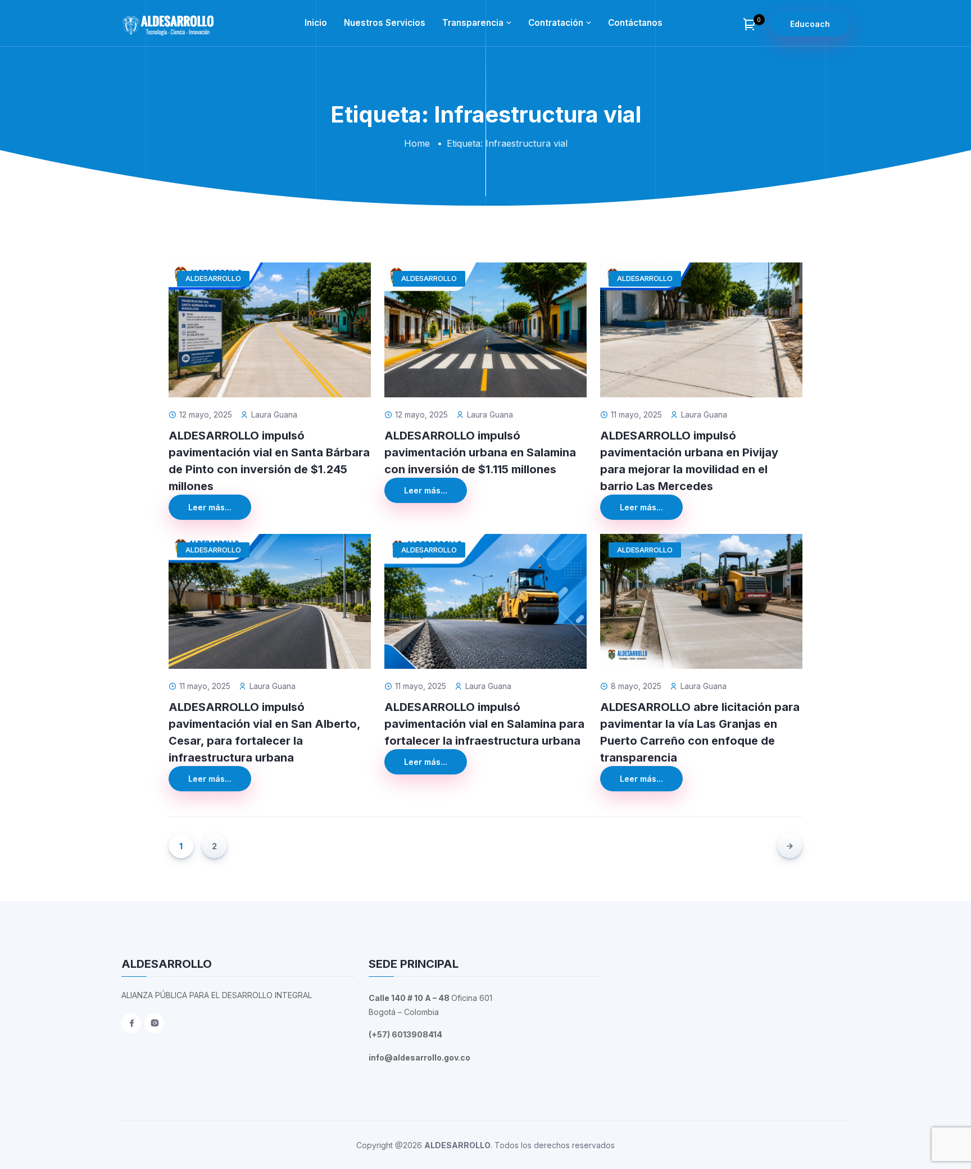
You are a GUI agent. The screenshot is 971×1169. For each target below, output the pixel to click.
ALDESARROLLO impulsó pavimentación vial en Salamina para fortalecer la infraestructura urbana (484, 723)
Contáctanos (635, 22)
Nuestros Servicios (384, 22)
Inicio (316, 22)
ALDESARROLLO (213, 278)
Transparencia (472, 22)
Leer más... (210, 507)
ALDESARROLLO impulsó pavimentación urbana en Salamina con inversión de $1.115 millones (480, 452)
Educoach (810, 24)
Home (417, 143)
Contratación (555, 22)
